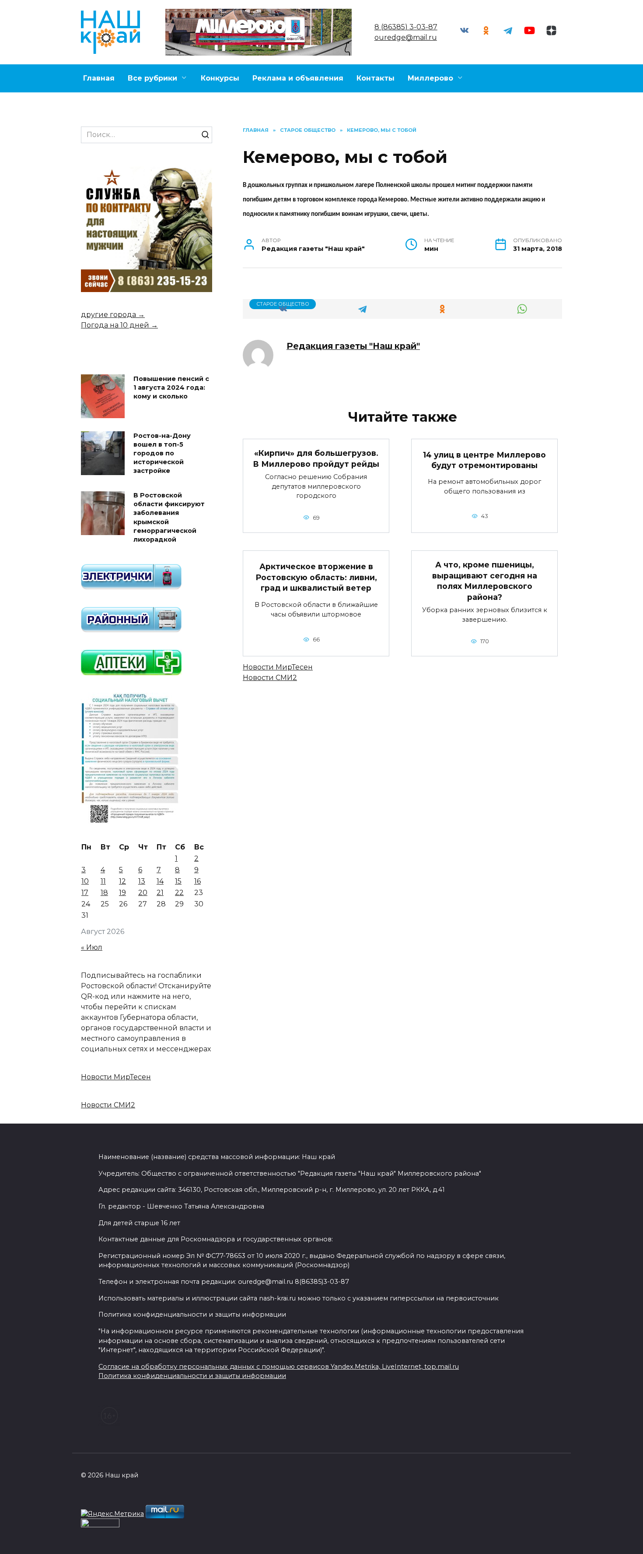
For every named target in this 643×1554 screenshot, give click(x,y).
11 (103, 881)
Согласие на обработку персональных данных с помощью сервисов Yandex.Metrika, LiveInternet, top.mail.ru (278, 1367)
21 (160, 892)
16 (197, 881)
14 (160, 881)
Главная (99, 78)
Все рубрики (152, 78)
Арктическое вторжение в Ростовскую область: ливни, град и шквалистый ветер (316, 577)
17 (84, 892)
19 (122, 892)
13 (141, 881)
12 (122, 881)
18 (104, 892)
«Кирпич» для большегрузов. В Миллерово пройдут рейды (316, 458)
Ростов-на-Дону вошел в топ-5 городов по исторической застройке (162, 453)
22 (179, 892)
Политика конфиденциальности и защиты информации (192, 1376)
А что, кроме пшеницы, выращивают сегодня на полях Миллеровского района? (484, 581)
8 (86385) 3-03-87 (405, 27)
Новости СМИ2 (270, 677)
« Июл (91, 947)
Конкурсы (220, 78)
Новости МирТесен (278, 667)
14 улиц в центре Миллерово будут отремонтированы (484, 460)
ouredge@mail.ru (405, 37)
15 (178, 881)
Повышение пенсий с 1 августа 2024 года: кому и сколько (171, 387)
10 (85, 881)
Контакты (375, 78)
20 (142, 892)
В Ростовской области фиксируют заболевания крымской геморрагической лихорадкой (169, 518)
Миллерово (430, 78)
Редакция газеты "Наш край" (353, 346)
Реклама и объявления (297, 78)
